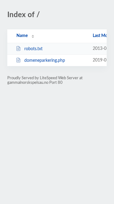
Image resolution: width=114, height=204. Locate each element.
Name (22, 36)
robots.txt (33, 49)
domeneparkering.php (44, 60)
